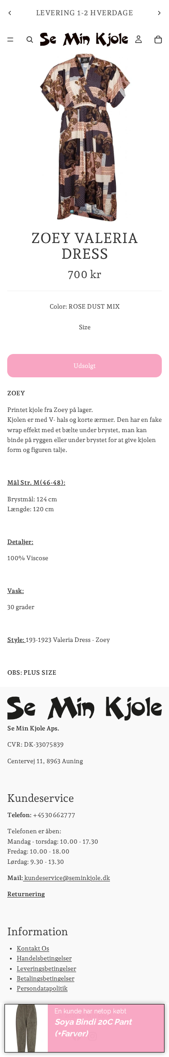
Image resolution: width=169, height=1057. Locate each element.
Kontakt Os (33, 947)
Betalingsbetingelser (45, 978)
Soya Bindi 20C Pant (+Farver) (93, 1028)
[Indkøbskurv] (158, 39)
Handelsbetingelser (44, 958)
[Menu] (10, 39)
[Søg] (30, 39)
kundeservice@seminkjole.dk (66, 877)
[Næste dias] (159, 13)
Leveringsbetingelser (46, 968)
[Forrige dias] (10, 13)
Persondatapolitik (42, 988)
